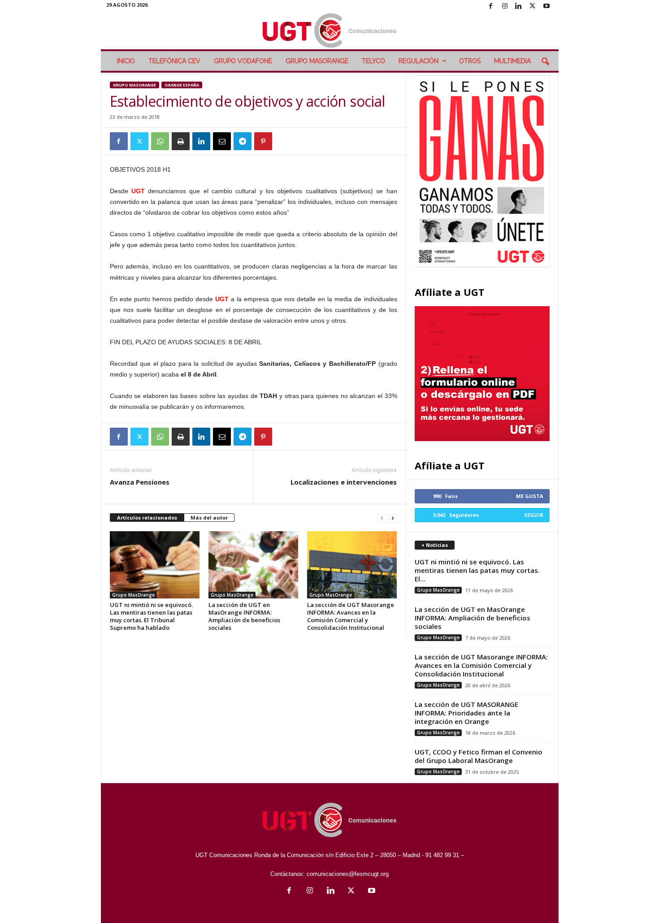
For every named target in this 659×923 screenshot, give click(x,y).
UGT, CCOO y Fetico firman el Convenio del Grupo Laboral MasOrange (478, 756)
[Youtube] (546, 6)
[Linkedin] (518, 6)
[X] (532, 6)
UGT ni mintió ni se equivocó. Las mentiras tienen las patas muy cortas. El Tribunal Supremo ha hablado (151, 616)
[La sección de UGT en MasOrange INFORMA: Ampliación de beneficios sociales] (253, 564)
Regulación (418, 61)
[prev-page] (381, 518)
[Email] (222, 141)
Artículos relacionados (147, 517)
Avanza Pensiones (139, 481)
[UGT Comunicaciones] (330, 31)
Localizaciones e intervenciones (343, 481)
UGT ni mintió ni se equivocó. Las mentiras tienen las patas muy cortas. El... (477, 570)
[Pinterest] (263, 141)
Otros (470, 61)
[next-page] (392, 518)
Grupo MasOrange (317, 61)
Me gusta (529, 496)
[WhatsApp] (160, 141)
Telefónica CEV (174, 61)
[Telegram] (242, 141)
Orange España (182, 85)
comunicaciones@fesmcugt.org (348, 874)
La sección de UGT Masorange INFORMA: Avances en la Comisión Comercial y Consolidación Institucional (350, 616)
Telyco (373, 61)
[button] (545, 62)
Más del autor (209, 517)
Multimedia (512, 61)
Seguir (533, 514)
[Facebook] (491, 6)
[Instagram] (504, 6)
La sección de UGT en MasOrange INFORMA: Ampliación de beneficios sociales (244, 616)
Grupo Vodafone (243, 61)
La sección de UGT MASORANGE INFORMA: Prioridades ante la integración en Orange (466, 713)
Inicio (126, 61)
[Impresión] (181, 141)
